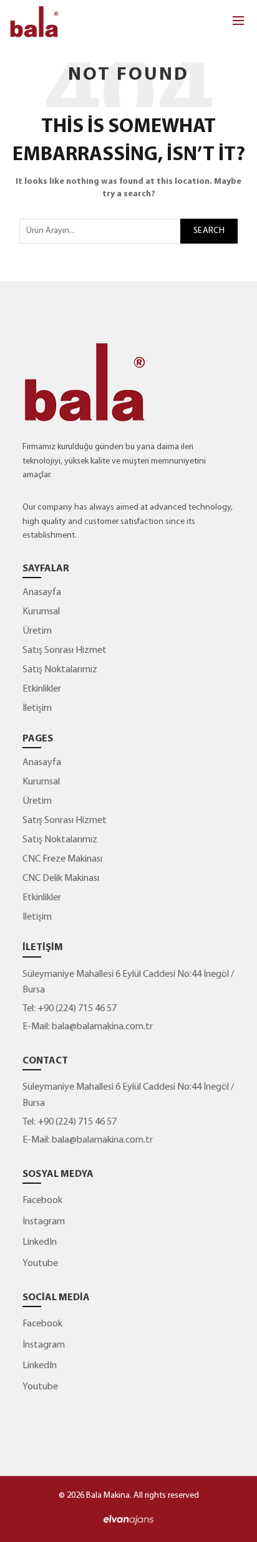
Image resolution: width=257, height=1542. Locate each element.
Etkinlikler (41, 689)
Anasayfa (41, 592)
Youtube (40, 1263)
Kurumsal (41, 612)
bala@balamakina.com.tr (102, 1027)
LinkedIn (39, 1242)
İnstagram (43, 1222)
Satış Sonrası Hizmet (64, 650)
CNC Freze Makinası (62, 859)
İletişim (37, 708)
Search (209, 231)
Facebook (42, 1201)
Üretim (37, 631)
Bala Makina (108, 1495)
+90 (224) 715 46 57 (76, 1009)
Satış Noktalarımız (59, 670)
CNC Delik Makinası (60, 878)
